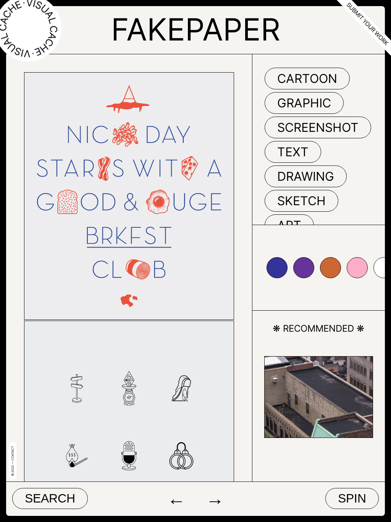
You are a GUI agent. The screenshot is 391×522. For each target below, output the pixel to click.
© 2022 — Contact (13, 461)
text (293, 151)
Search (50, 498)
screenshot (318, 127)
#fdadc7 (357, 267)
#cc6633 (330, 267)
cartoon (307, 78)
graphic (304, 103)
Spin (352, 498)
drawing (305, 176)
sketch (301, 200)
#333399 (277, 267)
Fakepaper (195, 29)
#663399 (303, 267)
